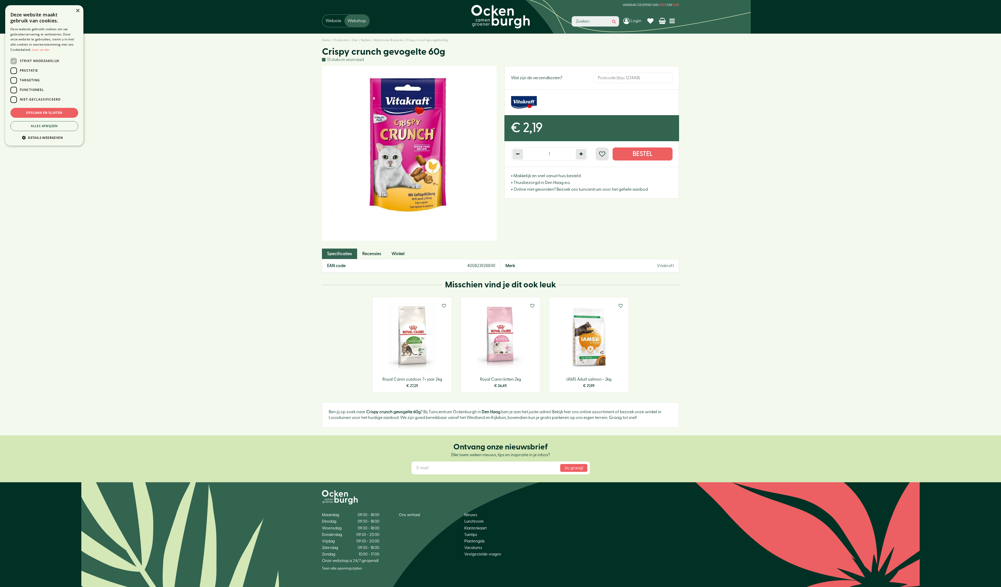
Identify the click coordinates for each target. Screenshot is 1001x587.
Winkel (398, 254)
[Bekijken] (662, 21)
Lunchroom (474, 521)
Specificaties (339, 254)
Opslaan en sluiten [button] (44, 112)
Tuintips (470, 535)
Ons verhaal (409, 515)
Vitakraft (665, 266)
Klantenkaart (475, 528)
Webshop (356, 21)
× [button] (78, 11)
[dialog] (44, 75)
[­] (673, 21)
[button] (44, 137)
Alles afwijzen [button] (44, 126)
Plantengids (474, 541)
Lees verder (41, 49)
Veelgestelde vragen (482, 554)
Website (333, 21)
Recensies (371, 254)
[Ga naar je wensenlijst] (651, 21)
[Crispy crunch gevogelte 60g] (409, 153)
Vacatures (473, 548)
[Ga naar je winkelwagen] (662, 21)
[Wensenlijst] (651, 21)
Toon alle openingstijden (342, 568)
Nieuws (470, 515)
